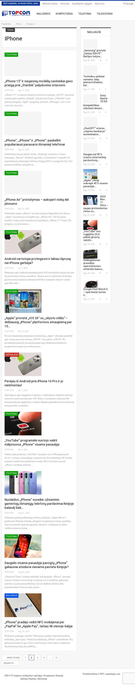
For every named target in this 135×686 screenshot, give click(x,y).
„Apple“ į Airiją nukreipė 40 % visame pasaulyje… (95, 183)
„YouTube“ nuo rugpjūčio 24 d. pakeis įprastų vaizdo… (92, 235)
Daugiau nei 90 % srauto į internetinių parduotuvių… (94, 157)
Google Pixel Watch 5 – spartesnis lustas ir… (95, 292)
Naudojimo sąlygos (82, 3)
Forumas (64, 3)
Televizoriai (105, 13)
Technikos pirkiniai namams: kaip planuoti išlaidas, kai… (93, 81)
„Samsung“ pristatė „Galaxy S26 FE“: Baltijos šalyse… (94, 53)
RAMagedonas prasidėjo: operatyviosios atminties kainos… (93, 264)
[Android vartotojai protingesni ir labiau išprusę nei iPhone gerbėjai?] (23, 242)
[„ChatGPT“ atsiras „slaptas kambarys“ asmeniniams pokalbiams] (90, 122)
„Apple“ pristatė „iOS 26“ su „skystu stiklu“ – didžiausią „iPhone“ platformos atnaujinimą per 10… (38, 322)
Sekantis (9, 663)
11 (57, 657)
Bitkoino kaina (50, 3)
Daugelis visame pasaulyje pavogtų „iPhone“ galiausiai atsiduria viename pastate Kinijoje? (37, 565)
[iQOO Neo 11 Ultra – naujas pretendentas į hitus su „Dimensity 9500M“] (90, 200)
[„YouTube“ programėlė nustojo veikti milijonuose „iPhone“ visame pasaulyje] (23, 423)
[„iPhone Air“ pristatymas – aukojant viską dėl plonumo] (23, 182)
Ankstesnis (13, 657)
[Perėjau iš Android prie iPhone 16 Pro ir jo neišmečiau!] (23, 364)
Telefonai (84, 13)
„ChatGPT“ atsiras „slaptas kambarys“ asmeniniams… (94, 131)
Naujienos (43, 13)
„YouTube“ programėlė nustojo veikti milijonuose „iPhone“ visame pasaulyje (32, 442)
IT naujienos (16, 675)
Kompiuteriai (64, 13)
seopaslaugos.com (112, 674)
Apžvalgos (12, 354)
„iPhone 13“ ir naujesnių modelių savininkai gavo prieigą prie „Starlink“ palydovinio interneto (39, 83)
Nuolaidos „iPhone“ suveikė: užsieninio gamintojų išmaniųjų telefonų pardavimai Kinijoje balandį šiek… (39, 504)
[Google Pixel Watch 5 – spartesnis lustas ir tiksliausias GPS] (90, 283)
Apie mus (99, 3)
